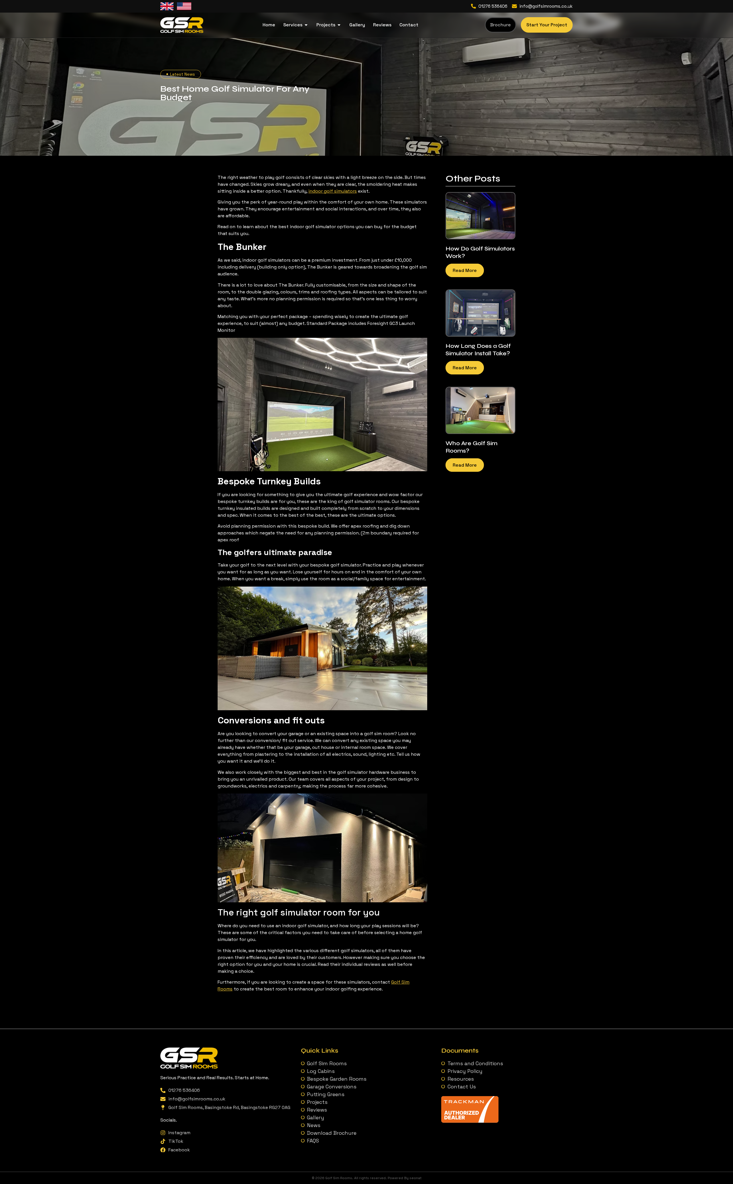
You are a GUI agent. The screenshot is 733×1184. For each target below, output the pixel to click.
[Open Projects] (339, 25)
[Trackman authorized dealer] (469, 1121)
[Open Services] (306, 25)
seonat (415, 1178)
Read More (465, 270)
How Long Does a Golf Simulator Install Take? (478, 349)
